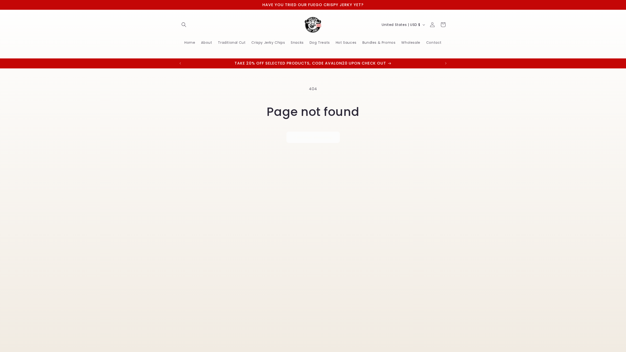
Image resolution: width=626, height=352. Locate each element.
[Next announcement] (445, 63)
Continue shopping (313, 137)
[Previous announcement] (180, 63)
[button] (184, 24)
